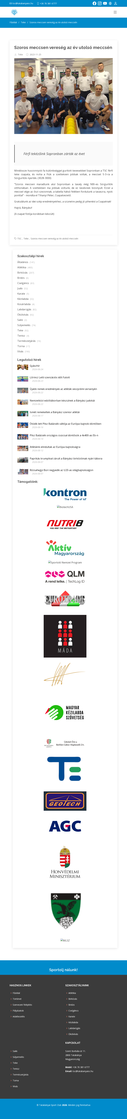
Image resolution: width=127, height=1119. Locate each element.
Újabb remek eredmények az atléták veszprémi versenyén (63, 389)
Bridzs (23, 278)
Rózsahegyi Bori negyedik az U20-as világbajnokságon (61, 470)
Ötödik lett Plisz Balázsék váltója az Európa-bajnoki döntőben (65, 423)
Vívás (23, 351)
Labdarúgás (27, 309)
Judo (22, 288)
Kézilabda (25, 299)
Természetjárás (29, 341)
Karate (23, 293)
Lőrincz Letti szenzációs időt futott (50, 377)
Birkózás (25, 272)
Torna (23, 346)
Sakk (22, 320)
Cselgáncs (25, 283)
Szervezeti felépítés (22, 1005)
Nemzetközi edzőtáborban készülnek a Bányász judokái (62, 400)
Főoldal (13, 22)
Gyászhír (35, 365)
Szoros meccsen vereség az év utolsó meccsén (63, 47)
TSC (19, 238)
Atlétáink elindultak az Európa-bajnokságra (55, 447)
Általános (26, 262)
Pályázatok (18, 1011)
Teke (20, 54)
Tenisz (23, 335)
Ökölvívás (25, 314)
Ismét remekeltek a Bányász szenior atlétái (55, 412)
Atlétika (25, 267)
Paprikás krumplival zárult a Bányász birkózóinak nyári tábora (66, 458)
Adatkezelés (19, 1016)
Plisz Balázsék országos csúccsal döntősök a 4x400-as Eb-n (64, 435)
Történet (17, 999)
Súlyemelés (26, 325)
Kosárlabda (26, 304)
